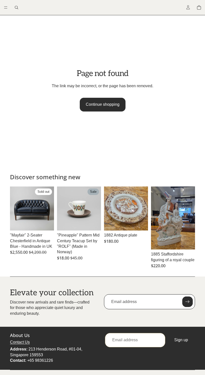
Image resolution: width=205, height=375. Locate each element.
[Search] (16, 7)
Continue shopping (103, 104)
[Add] (93, 222)
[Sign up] (187, 301)
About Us (20, 335)
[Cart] (199, 7)
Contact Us (20, 342)
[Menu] (6, 7)
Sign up (181, 340)
